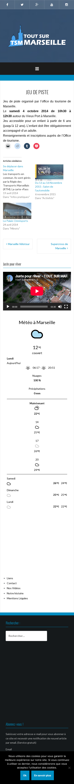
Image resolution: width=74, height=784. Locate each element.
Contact (12, 583)
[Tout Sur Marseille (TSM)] (37, 35)
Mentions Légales (17, 598)
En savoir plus (42, 775)
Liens (10, 578)
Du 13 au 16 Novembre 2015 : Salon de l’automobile (48, 186)
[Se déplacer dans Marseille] (19, 181)
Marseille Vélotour (19, 244)
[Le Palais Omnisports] (17, 211)
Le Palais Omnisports (15, 220)
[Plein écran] (66, 307)
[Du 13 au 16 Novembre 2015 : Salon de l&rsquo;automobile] (49, 172)
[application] (37, 291)
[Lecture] (8, 307)
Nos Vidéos (13, 588)
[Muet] (60, 307)
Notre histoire (15, 593)
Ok (25, 775)
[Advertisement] (31, 545)
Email (9, 749)
